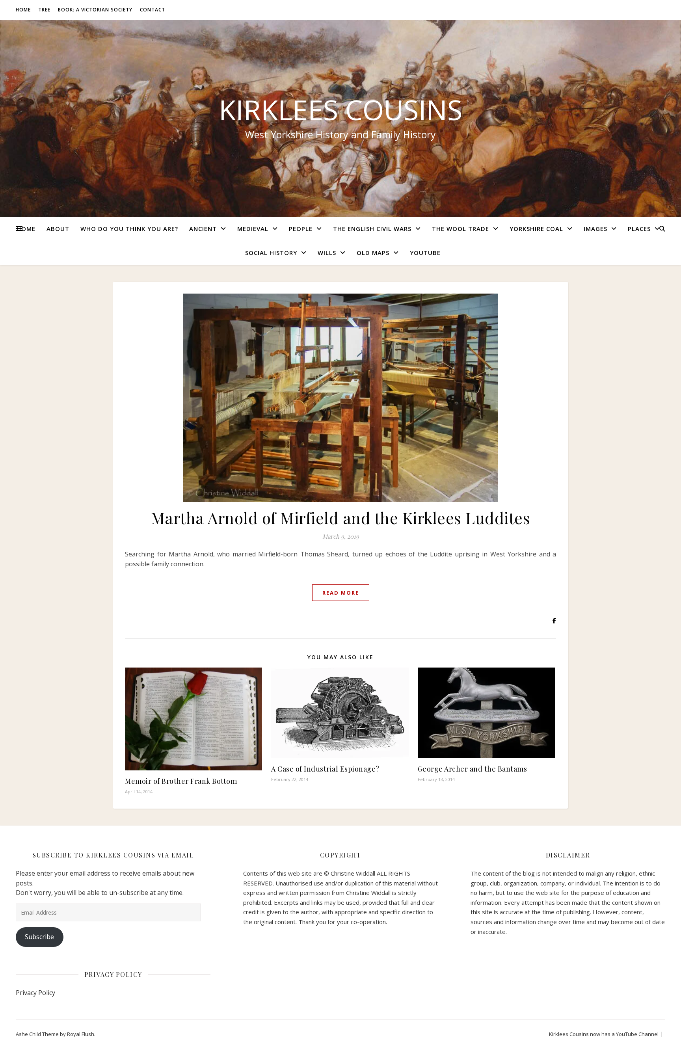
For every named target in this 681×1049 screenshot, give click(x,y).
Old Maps (373, 253)
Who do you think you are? (129, 228)
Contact (152, 9)
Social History (271, 253)
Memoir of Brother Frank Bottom (181, 781)
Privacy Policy (35, 992)
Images (595, 228)
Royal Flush (80, 1034)
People (301, 228)
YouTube (425, 253)
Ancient (203, 228)
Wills (327, 253)
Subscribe (39, 936)
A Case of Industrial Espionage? (325, 769)
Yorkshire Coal (536, 228)
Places (639, 228)
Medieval (252, 228)
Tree (44, 9)
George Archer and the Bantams (472, 769)
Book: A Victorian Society (95, 9)
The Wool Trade (460, 228)
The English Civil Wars (372, 228)
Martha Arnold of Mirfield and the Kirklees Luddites (340, 517)
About (58, 228)
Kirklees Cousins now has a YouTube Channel (604, 1034)
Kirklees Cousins (340, 109)
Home (23, 9)
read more (340, 592)
